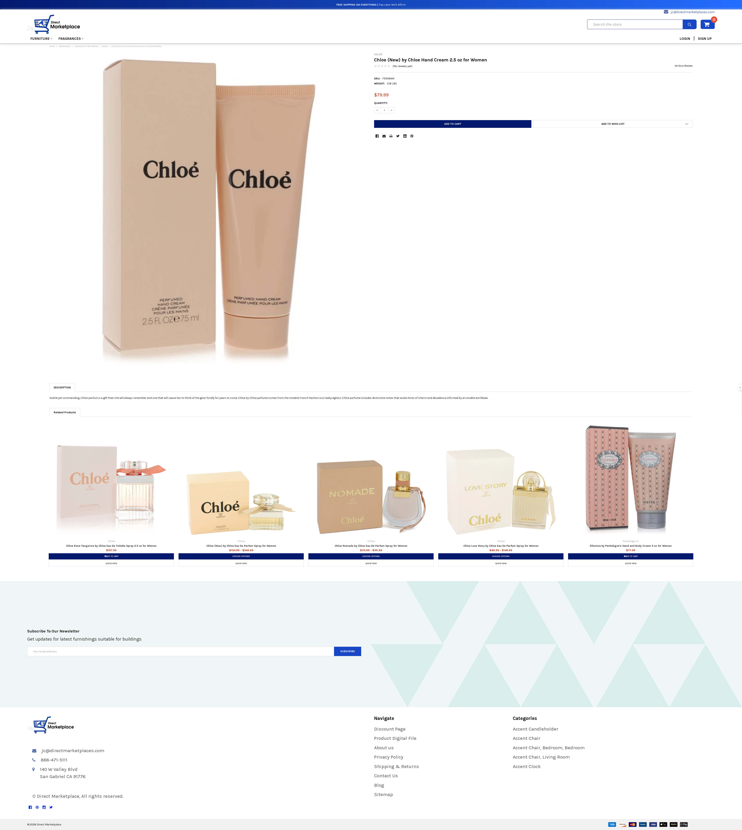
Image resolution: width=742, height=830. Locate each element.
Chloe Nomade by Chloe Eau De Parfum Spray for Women (371, 545)
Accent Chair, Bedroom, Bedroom (549, 747)
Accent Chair (526, 738)
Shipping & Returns (396, 766)
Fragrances (69, 38)
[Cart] (707, 24)
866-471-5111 (54, 760)
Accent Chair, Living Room (541, 757)
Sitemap (383, 794)
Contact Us (386, 775)
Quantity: (381, 103)
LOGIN (685, 38)
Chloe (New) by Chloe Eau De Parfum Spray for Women (241, 545)
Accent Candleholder (535, 729)
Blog (379, 785)
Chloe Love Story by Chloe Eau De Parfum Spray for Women (501, 545)
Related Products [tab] (65, 412)
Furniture (40, 38)
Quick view (111, 563)
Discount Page (390, 729)
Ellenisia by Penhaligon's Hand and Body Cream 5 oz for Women (631, 545)
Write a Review (684, 65)
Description (62, 387)
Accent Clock (527, 766)
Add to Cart (112, 556)
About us (384, 747)
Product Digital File (395, 738)
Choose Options (241, 556)
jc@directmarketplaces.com (693, 12)
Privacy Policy (388, 757)
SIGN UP (705, 38)
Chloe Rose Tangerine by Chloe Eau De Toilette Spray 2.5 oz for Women (111, 545)
